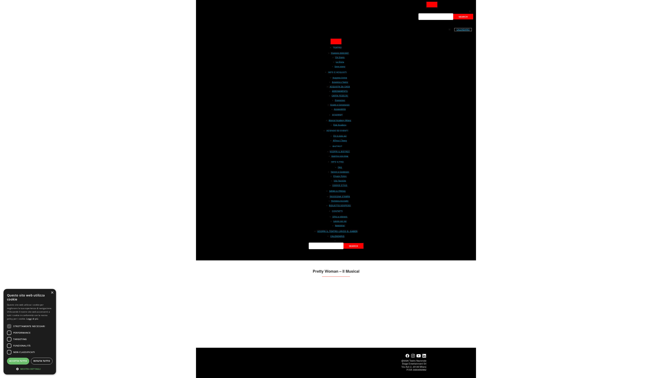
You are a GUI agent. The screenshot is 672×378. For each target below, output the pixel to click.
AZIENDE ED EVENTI (337, 130)
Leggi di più (32, 318)
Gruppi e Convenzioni (339, 105)
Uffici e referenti (339, 216)
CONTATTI (337, 211)
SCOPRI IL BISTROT (340, 151)
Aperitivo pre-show (339, 156)
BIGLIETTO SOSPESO (340, 205)
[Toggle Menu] (431, 4)
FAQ (340, 167)
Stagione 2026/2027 (340, 53)
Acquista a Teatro (340, 82)
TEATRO (337, 47)
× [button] (52, 292)
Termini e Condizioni (340, 172)
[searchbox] (435, 16)
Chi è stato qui (339, 136)
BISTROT (337, 146)
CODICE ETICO (339, 185)
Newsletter (340, 225)
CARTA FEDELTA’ (340, 95)
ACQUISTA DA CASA (340, 86)
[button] (29, 369)
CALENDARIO (463, 29)
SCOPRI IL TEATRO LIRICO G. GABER (337, 231)
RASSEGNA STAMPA (340, 196)
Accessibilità (340, 109)
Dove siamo (340, 66)
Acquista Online (340, 77)
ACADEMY (337, 114)
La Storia (340, 62)
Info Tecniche (340, 181)
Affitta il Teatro (340, 140)
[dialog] (30, 331)
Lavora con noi (339, 221)
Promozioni (340, 100)
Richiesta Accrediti (339, 201)
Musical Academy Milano (340, 120)
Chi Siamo (340, 57)
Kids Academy (339, 125)
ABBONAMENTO (340, 91)
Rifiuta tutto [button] (41, 360)
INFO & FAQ (337, 161)
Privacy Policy (339, 176)
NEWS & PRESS (337, 191)
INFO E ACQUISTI (337, 72)
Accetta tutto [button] (18, 360)
